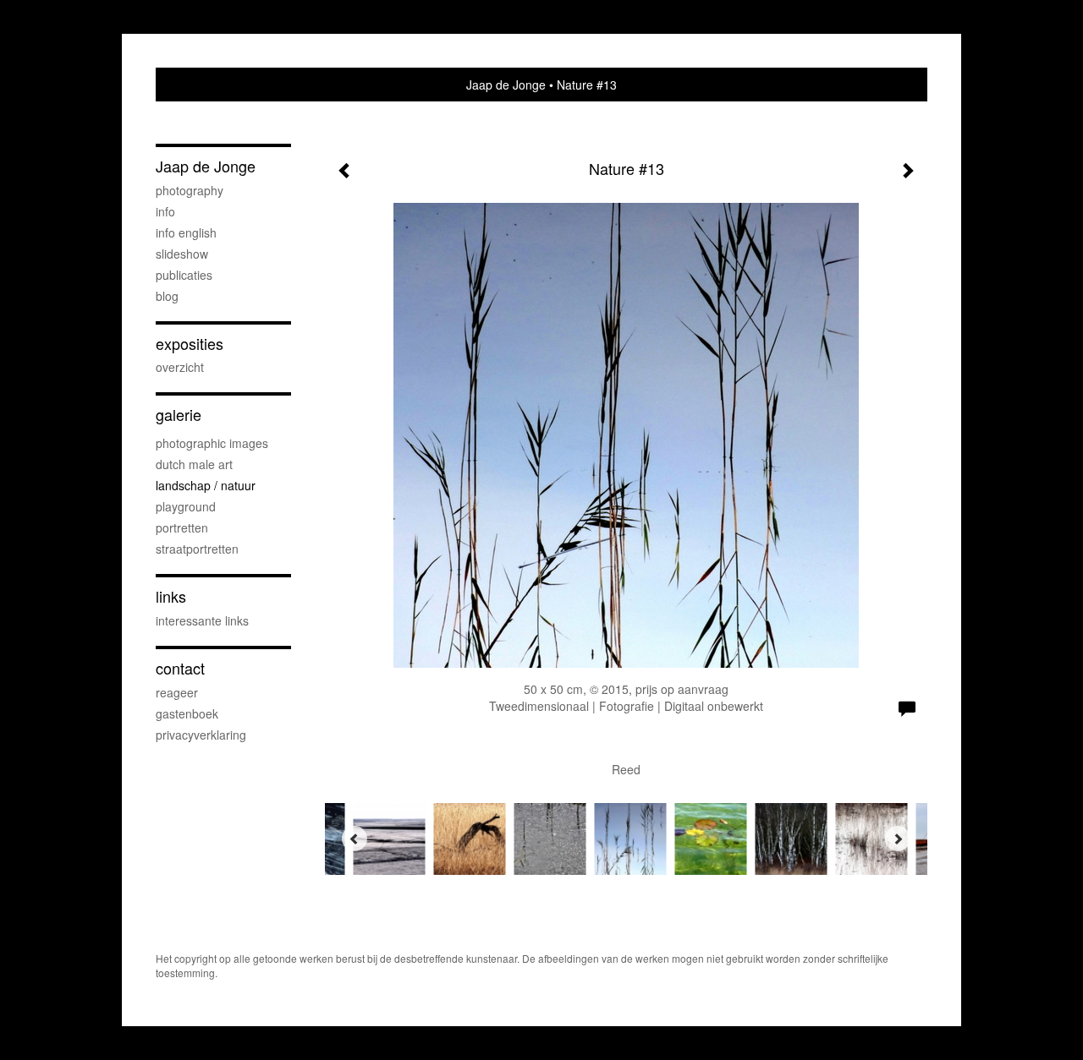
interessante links (202, 620)
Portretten (182, 527)
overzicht (180, 366)
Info (165, 211)
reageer (177, 692)
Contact (180, 668)
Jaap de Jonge (506, 84)
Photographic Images (212, 442)
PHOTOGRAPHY (189, 190)
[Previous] (354, 838)
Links (171, 596)
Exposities (189, 343)
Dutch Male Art (194, 464)
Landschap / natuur (206, 485)
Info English (186, 232)
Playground (186, 506)
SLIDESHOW (182, 253)
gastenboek (187, 713)
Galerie (178, 414)
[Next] (897, 838)
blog (167, 295)
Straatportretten (197, 548)
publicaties (184, 274)
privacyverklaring (201, 734)
